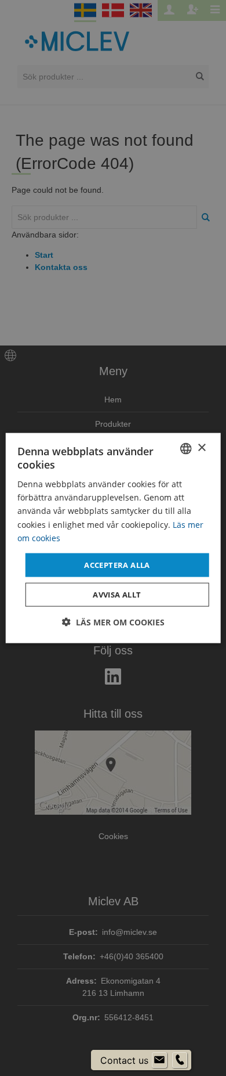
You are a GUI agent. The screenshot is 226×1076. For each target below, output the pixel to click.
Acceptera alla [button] (117, 564)
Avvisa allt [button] (117, 594)
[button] (113, 622)
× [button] (201, 448)
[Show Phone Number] (179, 1060)
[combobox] (185, 448)
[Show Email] (159, 1060)
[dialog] (113, 538)
